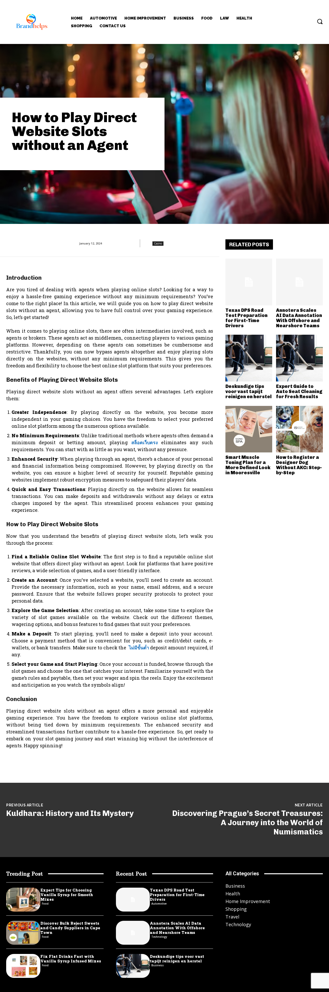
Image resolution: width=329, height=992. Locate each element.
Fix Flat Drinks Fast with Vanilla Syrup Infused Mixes (70, 958)
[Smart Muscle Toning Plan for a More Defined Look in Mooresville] (248, 429)
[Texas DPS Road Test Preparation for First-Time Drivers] (248, 282)
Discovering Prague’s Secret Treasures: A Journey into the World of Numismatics (247, 822)
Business (157, 965)
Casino (158, 243)
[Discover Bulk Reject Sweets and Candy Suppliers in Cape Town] (23, 933)
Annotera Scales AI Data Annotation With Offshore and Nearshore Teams (299, 317)
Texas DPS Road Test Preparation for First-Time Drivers (246, 317)
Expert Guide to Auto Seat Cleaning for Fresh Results (299, 391)
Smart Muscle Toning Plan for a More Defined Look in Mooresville (247, 464)
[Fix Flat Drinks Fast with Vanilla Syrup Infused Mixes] (23, 966)
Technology (159, 937)
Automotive (159, 903)
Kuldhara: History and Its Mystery (70, 813)
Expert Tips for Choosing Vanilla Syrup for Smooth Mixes (66, 894)
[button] (320, 21)
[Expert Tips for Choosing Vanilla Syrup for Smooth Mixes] (23, 900)
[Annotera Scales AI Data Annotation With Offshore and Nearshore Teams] (299, 282)
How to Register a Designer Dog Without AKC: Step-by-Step (299, 464)
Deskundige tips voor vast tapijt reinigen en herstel (248, 391)
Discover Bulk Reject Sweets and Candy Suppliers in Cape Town (70, 928)
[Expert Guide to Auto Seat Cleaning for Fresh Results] (299, 358)
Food (45, 903)
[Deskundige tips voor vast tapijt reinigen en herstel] (248, 358)
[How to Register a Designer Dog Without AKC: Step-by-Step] (299, 429)
